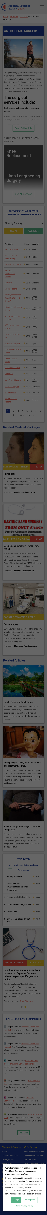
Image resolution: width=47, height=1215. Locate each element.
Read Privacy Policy (24, 1206)
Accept (16, 1200)
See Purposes (29, 1200)
